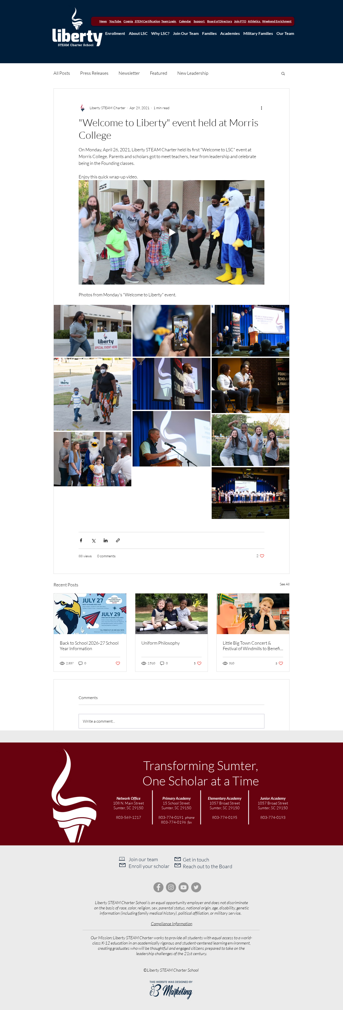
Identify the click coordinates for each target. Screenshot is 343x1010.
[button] (283, 73)
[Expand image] (92, 331)
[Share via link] (118, 540)
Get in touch (196, 859)
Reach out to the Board (207, 866)
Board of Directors (219, 21)
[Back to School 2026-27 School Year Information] (90, 613)
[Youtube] (184, 887)
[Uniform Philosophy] (171, 613)
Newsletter (129, 73)
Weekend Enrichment (277, 21)
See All (285, 584)
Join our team (143, 859)
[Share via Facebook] (81, 540)
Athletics (254, 21)
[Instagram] (171, 887)
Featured (158, 73)
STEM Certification (147, 21)
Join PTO (240, 21)
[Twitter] (196, 887)
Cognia (128, 21)
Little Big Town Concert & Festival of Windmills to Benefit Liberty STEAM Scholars (252, 645)
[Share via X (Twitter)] (93, 540)
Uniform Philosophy (160, 643)
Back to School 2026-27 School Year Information (89, 645)
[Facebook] (158, 887)
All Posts (61, 73)
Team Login (168, 21)
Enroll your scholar (149, 866)
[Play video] (171, 232)
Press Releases (94, 73)
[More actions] (261, 108)
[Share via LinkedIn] (105, 540)
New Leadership (192, 73)
